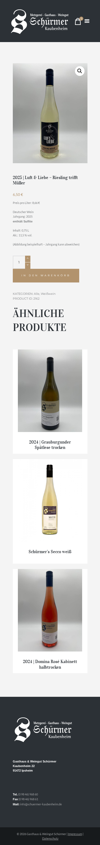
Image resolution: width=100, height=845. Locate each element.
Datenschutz (50, 838)
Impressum (75, 834)
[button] (80, 71)
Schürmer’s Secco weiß (50, 551)
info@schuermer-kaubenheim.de (41, 804)
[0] (77, 22)
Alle (36, 294)
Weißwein (48, 294)
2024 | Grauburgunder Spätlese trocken (50, 444)
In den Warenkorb (45, 275)
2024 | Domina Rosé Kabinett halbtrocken (50, 664)
